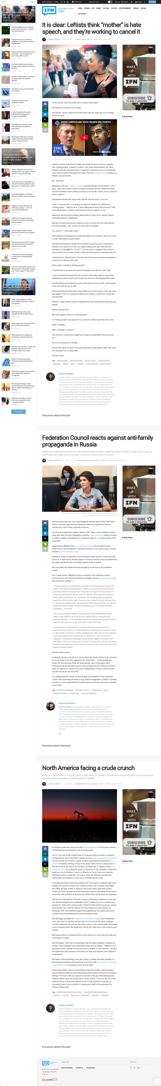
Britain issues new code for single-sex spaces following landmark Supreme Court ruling (23, 244)
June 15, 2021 (68, 39)
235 (103, 784)
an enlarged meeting (106, 578)
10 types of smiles (75, 186)
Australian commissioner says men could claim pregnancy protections (22, 126)
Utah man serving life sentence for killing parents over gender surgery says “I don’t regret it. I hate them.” (23, 269)
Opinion (87, 8)
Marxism (81, 364)
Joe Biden (56, 364)
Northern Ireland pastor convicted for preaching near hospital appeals (23, 78)
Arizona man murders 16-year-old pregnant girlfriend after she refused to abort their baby (23, 348)
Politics (114, 8)
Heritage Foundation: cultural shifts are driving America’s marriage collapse (21, 400)
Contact (56, 2)
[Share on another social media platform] (45, 130)
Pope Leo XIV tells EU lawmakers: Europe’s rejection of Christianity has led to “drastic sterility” (17, 157)
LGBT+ (106, 690)
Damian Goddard (54, 39)
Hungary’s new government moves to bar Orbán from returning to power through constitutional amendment (18, 287)
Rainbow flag (74, 693)
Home (80, 8)
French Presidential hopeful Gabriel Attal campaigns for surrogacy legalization (21, 114)
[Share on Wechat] (45, 125)
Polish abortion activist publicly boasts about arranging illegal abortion (22, 256)
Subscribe (78, 2)
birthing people (62, 361)
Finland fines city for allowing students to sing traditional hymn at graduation (23, 41)
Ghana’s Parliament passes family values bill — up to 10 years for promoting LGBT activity (23, 54)
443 (90, 39)
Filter (32, 2)
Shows (143, 8)
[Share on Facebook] (45, 104)
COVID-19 (56, 995)
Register (125, 2)
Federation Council (82, 690)
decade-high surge (91, 847)
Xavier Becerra (105, 364)
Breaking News (82, 460)
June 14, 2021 (68, 784)
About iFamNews (47, 2)
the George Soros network (84, 546)
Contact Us (79, 1068)
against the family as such (69, 552)
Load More (18, 411)
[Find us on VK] (67, 2)
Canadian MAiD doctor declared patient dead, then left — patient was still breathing (23, 29)
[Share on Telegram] (45, 114)
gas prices (85, 995)
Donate (152, 2)
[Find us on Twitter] (64, 2)
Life (93, 8)
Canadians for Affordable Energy (86, 919)
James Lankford (104, 361)
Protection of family (60, 693)
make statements (96, 535)
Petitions (82, 14)
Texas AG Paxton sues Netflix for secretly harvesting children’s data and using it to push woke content (23, 184)
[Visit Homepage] (58, 11)
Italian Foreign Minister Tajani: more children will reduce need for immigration (23, 301)
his (63, 231)
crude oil (65, 995)
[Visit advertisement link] (139, 77)
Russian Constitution (88, 693)
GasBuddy (95, 995)
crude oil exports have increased (104, 858)
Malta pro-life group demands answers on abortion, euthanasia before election (23, 220)
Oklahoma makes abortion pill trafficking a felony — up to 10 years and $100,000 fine (22, 208)
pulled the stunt (100, 173)
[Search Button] (131, 2)
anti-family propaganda (65, 690)
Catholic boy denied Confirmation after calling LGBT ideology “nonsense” (23, 373)
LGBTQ (72, 364)
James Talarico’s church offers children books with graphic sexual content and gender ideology (23, 171)
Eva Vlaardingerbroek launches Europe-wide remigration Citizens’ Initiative (23, 66)
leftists (65, 364)
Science (136, 8)
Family (98, 8)
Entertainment (125, 8)
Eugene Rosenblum (55, 460)
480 (105, 460)
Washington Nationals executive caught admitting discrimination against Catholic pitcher (23, 139)
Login (118, 2)
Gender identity (90, 361)
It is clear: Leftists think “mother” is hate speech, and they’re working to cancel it (17, 14)
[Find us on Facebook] (61, 2)
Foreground (91, 460)
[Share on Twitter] (45, 119)
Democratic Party (76, 361)
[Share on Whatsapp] (45, 109)
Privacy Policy (90, 1068)
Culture (106, 8)
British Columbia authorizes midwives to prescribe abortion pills (22, 361)
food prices (75, 995)
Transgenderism (92, 364)
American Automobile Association (69, 992)
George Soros (96, 690)
